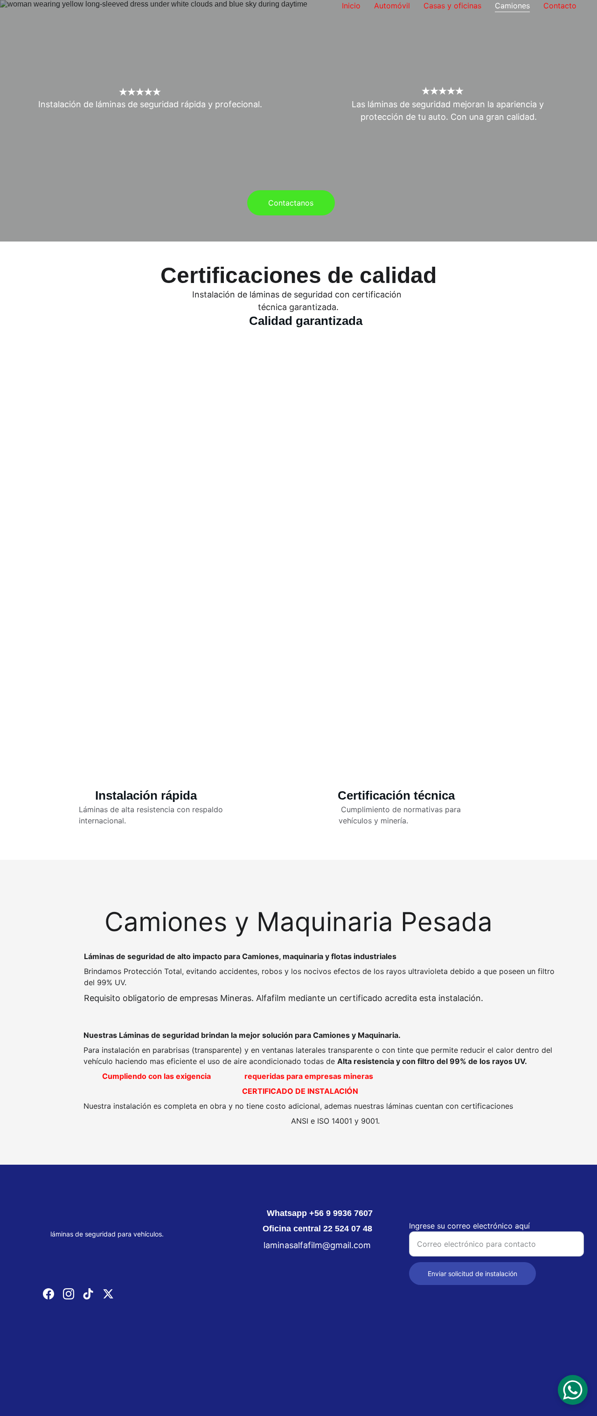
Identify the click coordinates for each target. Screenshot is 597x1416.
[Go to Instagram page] (68, 1293)
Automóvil (392, 5)
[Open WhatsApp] (573, 1390)
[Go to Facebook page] (48, 1293)
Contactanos (290, 202)
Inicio (351, 5)
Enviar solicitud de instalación (472, 1274)
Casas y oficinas (452, 5)
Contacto (559, 5)
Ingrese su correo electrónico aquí (469, 1225)
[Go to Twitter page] (108, 1293)
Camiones (512, 5)
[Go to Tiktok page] (88, 1293)
